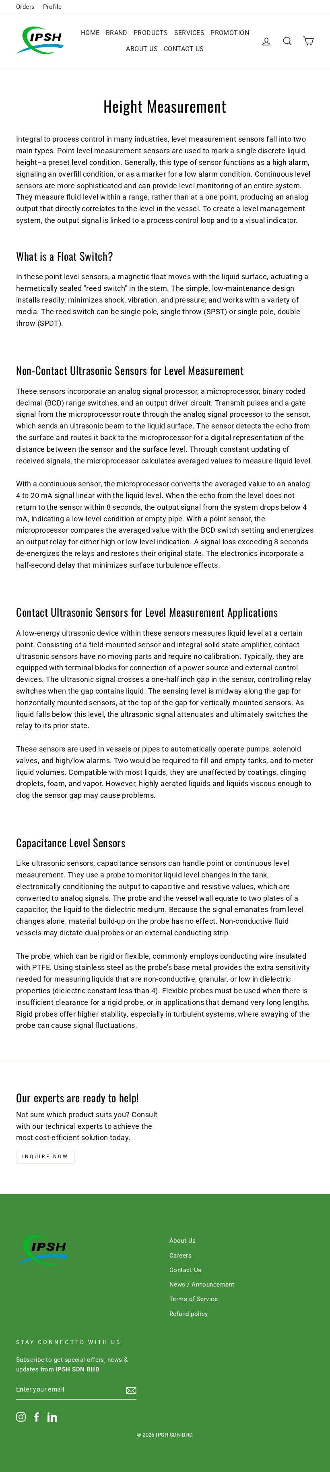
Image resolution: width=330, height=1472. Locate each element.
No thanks (165, 771)
